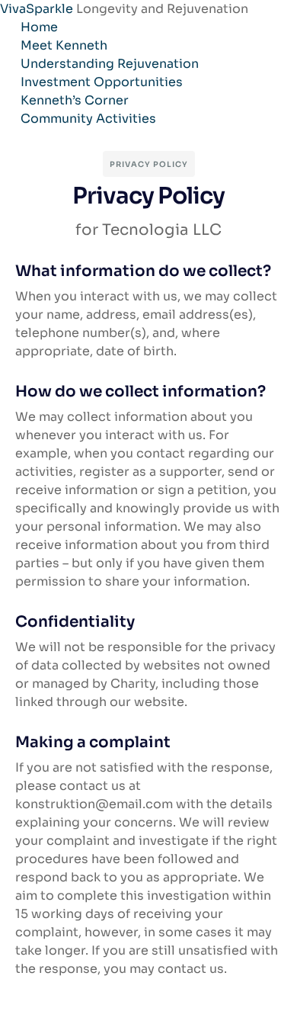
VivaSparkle (38, 9)
